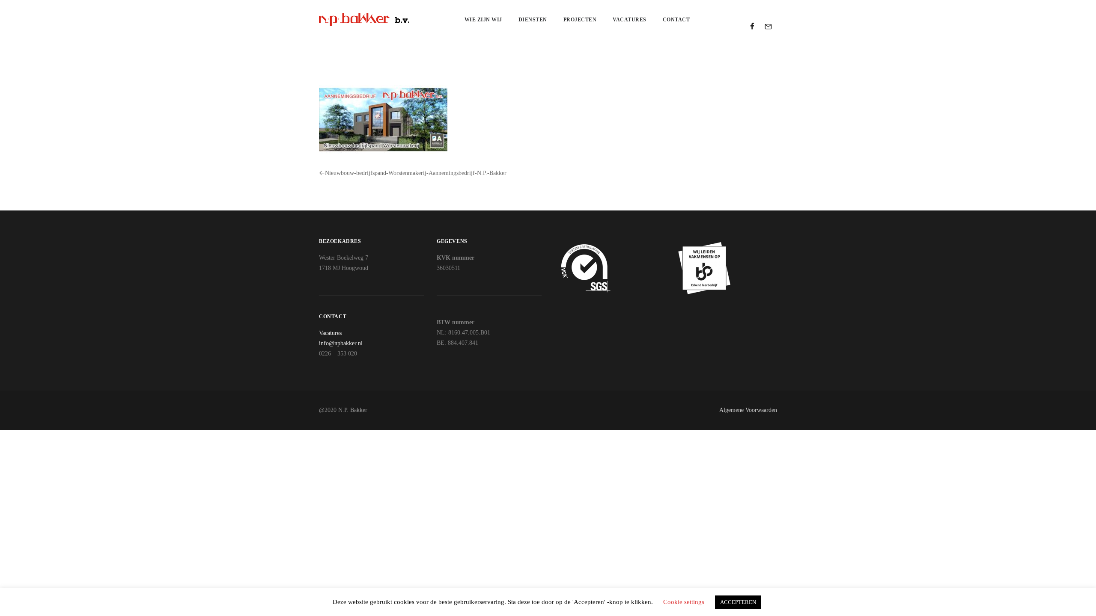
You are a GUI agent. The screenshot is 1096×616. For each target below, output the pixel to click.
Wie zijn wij (483, 20)
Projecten (580, 20)
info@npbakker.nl (341, 343)
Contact (676, 20)
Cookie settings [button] (683, 601)
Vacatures (629, 20)
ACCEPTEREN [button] (738, 602)
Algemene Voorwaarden (748, 410)
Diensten (532, 20)
